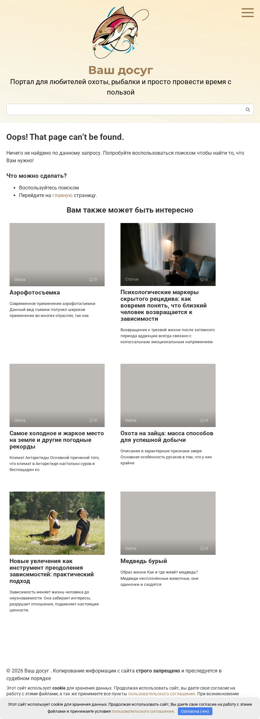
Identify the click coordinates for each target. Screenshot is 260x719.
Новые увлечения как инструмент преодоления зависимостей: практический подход (52, 571)
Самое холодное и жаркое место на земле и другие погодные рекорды (57, 440)
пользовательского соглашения (161, 694)
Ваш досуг (120, 70)
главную (62, 195)
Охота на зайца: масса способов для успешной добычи (166, 436)
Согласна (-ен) (195, 711)
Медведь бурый (143, 561)
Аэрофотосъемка (35, 292)
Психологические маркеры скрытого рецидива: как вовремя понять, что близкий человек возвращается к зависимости (163, 305)
